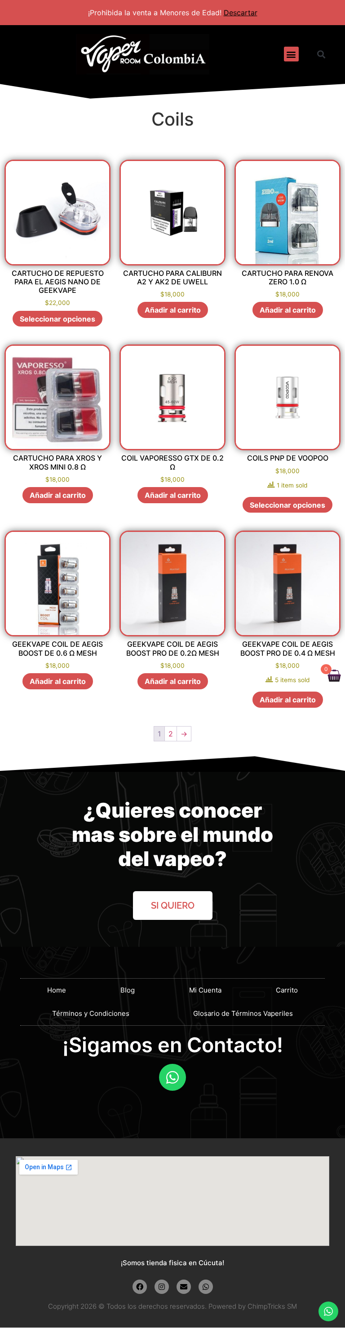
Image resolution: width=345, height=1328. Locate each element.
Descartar (240, 12)
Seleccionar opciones (57, 318)
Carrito (287, 990)
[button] (291, 54)
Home (56, 990)
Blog (127, 990)
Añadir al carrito (173, 309)
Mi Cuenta (205, 990)
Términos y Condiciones (90, 1013)
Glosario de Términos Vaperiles (243, 1013)
